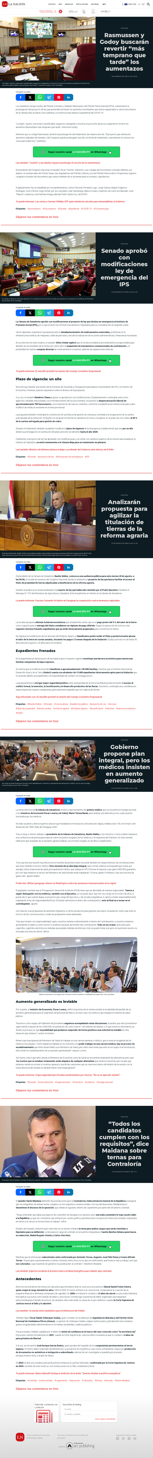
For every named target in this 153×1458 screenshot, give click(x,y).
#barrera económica (125, 708)
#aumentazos (34, 208)
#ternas (98, 1380)
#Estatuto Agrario (79, 708)
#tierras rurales (44, 708)
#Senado (62, 208)
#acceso (112, 704)
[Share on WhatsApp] (39, 97)
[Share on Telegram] (49, 97)
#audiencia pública (79, 704)
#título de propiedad (25, 708)
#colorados (87, 1380)
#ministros (77, 1082)
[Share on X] (30, 97)
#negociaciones (63, 1082)
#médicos (90, 1082)
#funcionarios (49, 208)
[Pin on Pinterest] (59, 97)
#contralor (32, 1380)
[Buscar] (148, 4)
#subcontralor (46, 1380)
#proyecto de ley (46, 456)
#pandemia (73, 208)
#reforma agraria (61, 708)
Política (124, 28)
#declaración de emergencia (69, 456)
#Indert (19, 713)
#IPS (87, 456)
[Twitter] (123, 1438)
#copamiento (61, 1380)
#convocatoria (61, 704)
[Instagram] (129, 1438)
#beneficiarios (96, 708)
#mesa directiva (45, 1082)
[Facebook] (118, 1438)
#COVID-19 (86, 208)
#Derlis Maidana (122, 1380)
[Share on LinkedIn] (68, 97)
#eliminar (109, 708)
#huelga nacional (105, 1082)
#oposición (74, 1380)
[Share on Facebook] (20, 97)
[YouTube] (135, 1438)
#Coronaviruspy (101, 208)
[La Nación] (13, 4)
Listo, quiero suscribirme (105, 1419)
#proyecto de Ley (98, 704)
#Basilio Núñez (34, 704)
